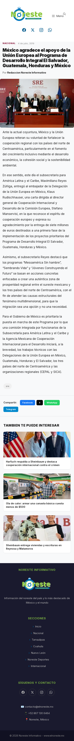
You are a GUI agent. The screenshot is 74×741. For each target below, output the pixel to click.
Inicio (38, 626)
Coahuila (38, 646)
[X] (32, 692)
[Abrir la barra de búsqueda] (64, 14)
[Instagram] (41, 30)
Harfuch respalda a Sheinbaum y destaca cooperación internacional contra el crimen (33, 463)
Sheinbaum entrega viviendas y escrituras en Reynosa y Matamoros (34, 547)
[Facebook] (24, 30)
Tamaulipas (38, 639)
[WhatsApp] (50, 30)
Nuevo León (38, 652)
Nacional (38, 633)
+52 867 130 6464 (39, 713)
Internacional (38, 666)
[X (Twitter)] (33, 30)
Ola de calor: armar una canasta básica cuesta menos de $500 (35, 505)
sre (7, 386)
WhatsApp (52, 402)
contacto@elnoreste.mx (39, 706)
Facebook (27, 402)
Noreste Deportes (38, 659)
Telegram (11, 409)
